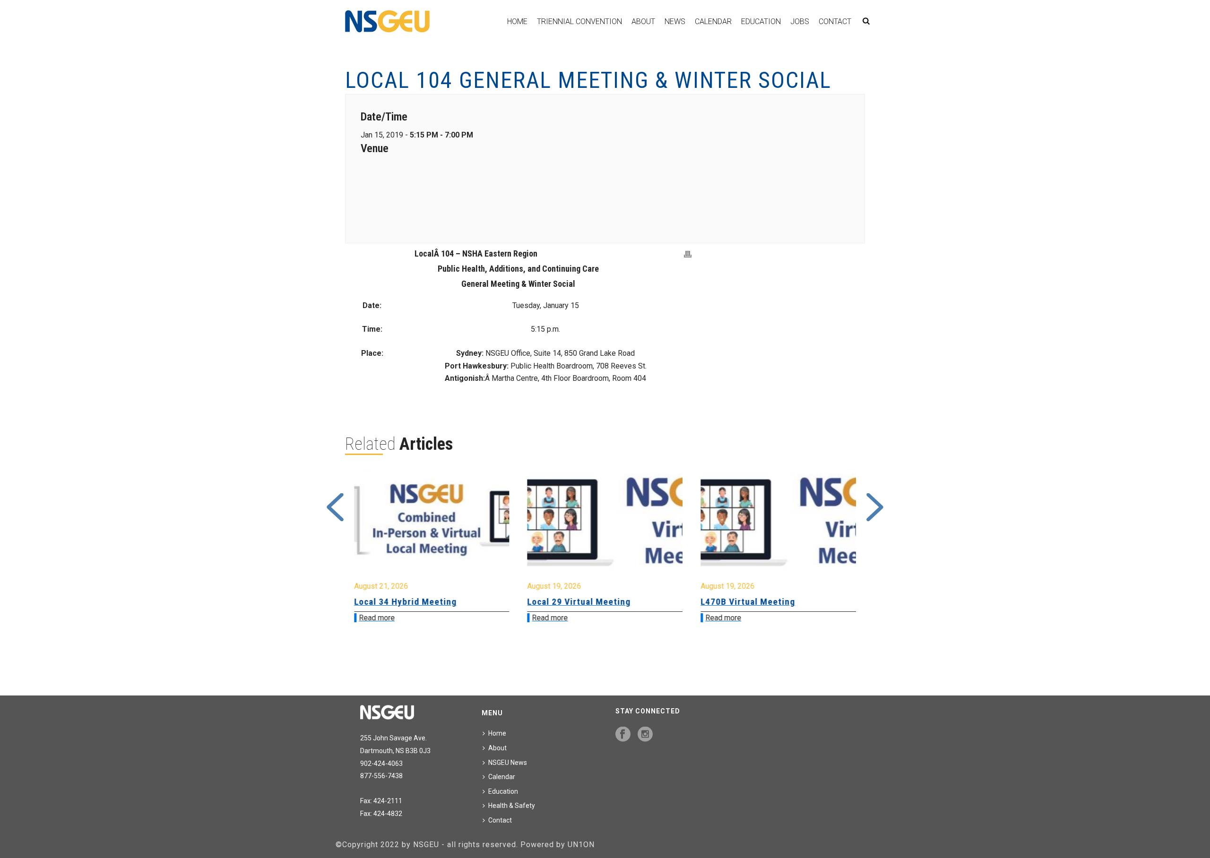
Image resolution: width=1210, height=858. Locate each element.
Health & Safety (511, 805)
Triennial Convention (579, 21)
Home (517, 21)
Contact (835, 21)
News (675, 21)
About (643, 21)
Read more (377, 617)
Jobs (799, 21)
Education (761, 21)
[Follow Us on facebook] (623, 735)
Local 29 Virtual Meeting (406, 601)
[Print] (687, 254)
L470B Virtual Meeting (574, 601)
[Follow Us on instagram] (645, 735)
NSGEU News (507, 762)
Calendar (713, 21)
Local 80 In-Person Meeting (758, 601)
